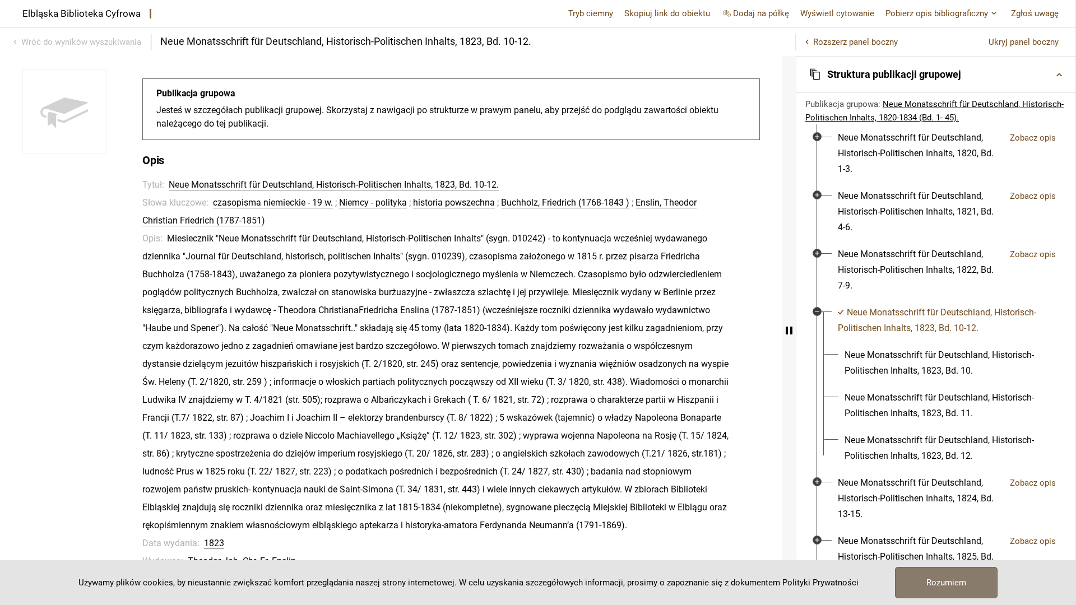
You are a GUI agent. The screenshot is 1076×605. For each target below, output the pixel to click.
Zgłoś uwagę (1035, 13)
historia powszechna (454, 202)
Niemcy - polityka (373, 202)
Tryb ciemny (590, 13)
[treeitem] (935, 153)
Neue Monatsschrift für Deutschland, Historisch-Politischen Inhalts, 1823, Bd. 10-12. (334, 184)
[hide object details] (789, 330)
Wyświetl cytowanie (837, 13)
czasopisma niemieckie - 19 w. (273, 202)
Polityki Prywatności (820, 583)
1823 (214, 543)
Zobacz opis (1033, 138)
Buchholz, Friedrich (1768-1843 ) (565, 202)
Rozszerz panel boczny (855, 42)
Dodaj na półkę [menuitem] (761, 13)
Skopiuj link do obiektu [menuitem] (667, 13)
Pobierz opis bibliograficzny (936, 13)
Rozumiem (946, 583)
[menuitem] (919, 153)
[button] (935, 74)
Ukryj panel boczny (1024, 42)
